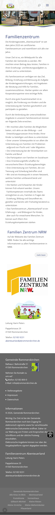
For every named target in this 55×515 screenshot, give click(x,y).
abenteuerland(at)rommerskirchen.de (22, 340)
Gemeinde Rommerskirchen (26, 491)
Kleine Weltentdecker (34, 505)
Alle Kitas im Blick (17, 494)
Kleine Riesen (35, 501)
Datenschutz (13, 399)
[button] (5, 510)
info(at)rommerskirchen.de (24, 383)
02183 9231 (18, 337)
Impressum (12, 395)
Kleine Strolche (14, 505)
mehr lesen (41, 255)
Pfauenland (26, 508)
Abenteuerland (36, 494)
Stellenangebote (14, 390)
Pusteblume (18, 498)
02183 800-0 (21, 379)
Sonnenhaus (33, 498)
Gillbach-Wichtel (18, 501)
